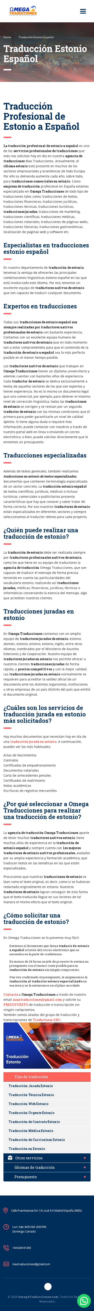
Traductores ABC (46, 1020)
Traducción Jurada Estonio (31, 1086)
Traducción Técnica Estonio (31, 1095)
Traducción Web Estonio (28, 1104)
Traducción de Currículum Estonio (37, 1139)
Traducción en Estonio (27, 1148)
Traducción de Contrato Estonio (34, 1122)
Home (7, 37)
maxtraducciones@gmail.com (37, 999)
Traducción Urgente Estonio (31, 1113)
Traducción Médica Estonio (31, 1131)
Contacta (10, 994)
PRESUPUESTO (15, 1004)
